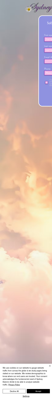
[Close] (48, 367)
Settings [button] (26, 396)
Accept (38, 391)
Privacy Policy (14, 384)
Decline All (14, 391)
